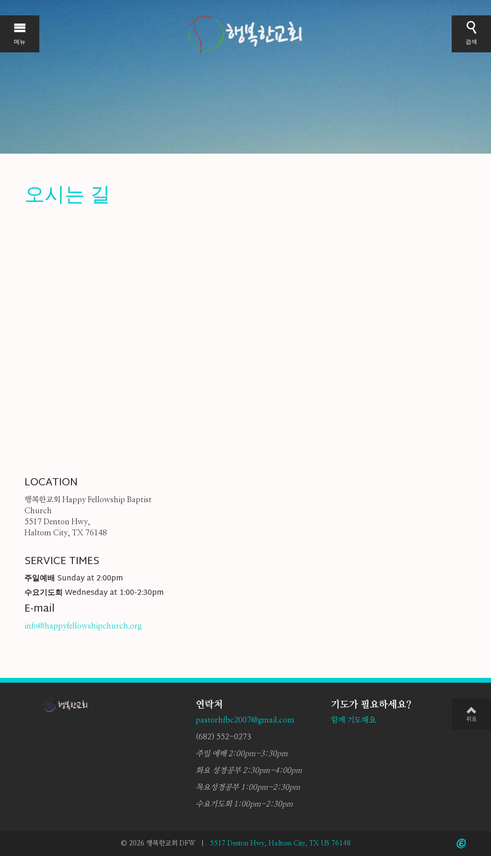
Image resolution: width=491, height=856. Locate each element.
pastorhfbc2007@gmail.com (245, 720)
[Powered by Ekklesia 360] (461, 843)
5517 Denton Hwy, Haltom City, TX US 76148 (280, 843)
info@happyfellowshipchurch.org (82, 626)
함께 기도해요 (353, 720)
